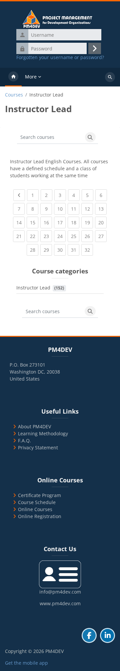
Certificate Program (39, 495)
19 (89, 222)
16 (48, 222)
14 (20, 222)
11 (75, 208)
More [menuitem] (31, 76)
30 (61, 249)
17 (61, 222)
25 (75, 236)
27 (102, 236)
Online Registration (39, 516)
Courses (14, 95)
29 (48, 249)
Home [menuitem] (13, 77)
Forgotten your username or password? (60, 57)
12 (89, 208)
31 (75, 249)
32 (89, 249)
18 (75, 222)
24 (61, 236)
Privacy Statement (38, 447)
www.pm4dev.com (60, 603)
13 (102, 208)
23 (48, 236)
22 (34, 236)
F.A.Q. (24, 440)
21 (20, 236)
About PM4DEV (34, 426)
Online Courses (35, 509)
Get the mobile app (26, 663)
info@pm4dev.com (60, 592)
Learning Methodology (43, 433)
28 (34, 249)
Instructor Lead (33, 287)
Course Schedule (37, 502)
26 (89, 236)
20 (102, 222)
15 (34, 222)
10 (61, 208)
